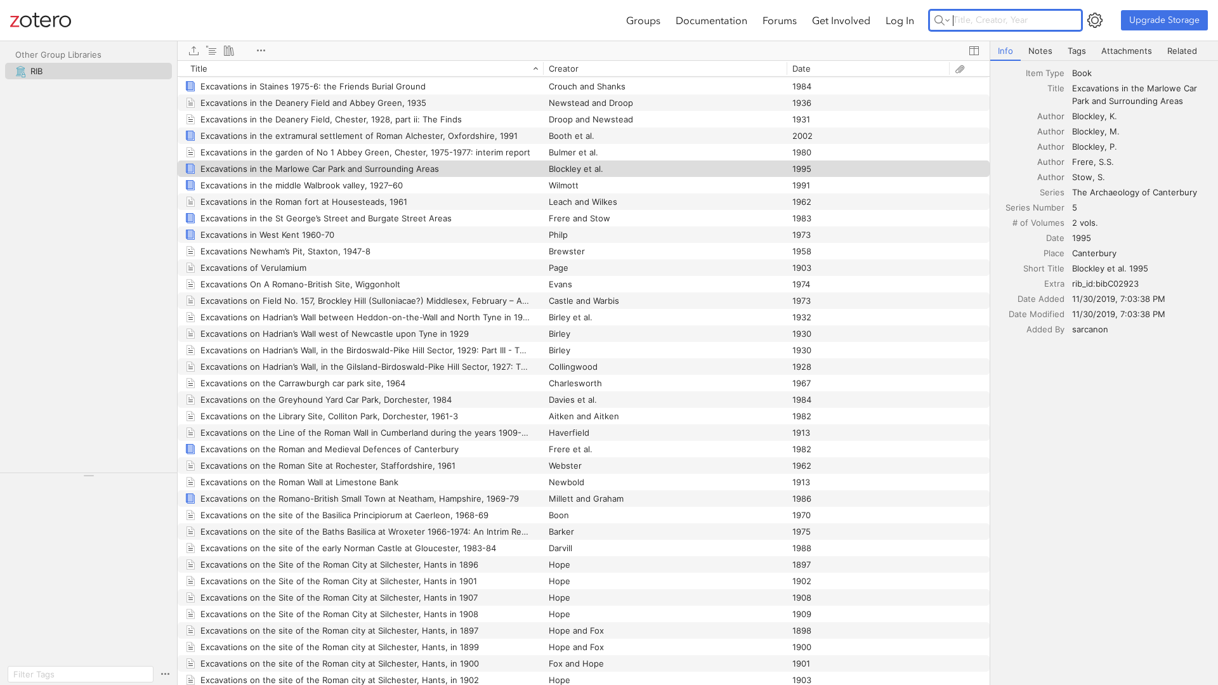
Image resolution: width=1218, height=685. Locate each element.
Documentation (711, 20)
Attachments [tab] (1126, 51)
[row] (584, 68)
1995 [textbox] (1081, 238)
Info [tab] (1005, 51)
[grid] (584, 372)
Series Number (1034, 207)
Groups (643, 20)
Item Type (1045, 73)
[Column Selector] (974, 50)
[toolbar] (584, 50)
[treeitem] (88, 71)
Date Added (1041, 299)
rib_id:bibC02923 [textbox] (1105, 283)
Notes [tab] (1040, 51)
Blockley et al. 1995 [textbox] (1110, 268)
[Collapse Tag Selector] (88, 475)
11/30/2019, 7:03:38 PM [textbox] (1118, 299)
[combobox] (1141, 73)
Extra (1054, 283)
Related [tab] (1182, 51)
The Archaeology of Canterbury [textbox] (1134, 192)
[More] (260, 50)
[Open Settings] (1095, 20)
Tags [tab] (1077, 51)
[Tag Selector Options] (165, 674)
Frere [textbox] (1083, 162)
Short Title (1043, 268)
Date (1055, 238)
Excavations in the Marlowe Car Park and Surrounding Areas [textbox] (1136, 94)
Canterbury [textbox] (1094, 253)
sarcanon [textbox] (1090, 329)
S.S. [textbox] (1106, 162)
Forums (780, 20)
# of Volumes (1038, 223)
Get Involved (841, 20)
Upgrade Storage (1164, 20)
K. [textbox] (1113, 116)
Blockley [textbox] (1088, 116)
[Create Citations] (211, 50)
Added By (1045, 329)
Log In (900, 20)
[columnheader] (360, 68)
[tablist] (1104, 51)
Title (1055, 88)
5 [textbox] (1074, 207)
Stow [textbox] (1082, 177)
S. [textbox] (1101, 177)
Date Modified (1036, 314)
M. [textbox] (1115, 131)
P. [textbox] (1113, 146)
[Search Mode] (942, 20)
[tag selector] (88, 479)
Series (1052, 192)
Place (1054, 253)
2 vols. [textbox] (1085, 223)
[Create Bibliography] (229, 50)
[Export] (193, 50)
